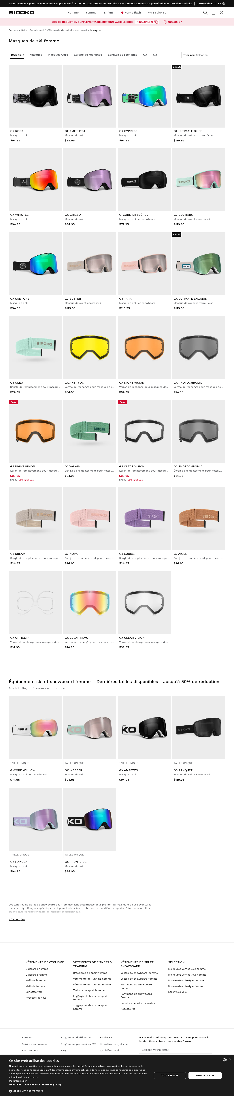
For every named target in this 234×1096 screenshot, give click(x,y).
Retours (27, 1037)
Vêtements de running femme (92, 984)
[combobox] (225, 1060)
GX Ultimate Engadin (190, 298)
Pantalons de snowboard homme (136, 986)
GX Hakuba (18, 862)
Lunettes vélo (34, 991)
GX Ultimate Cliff (188, 131)
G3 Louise (127, 553)
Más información (18, 1080)
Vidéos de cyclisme (116, 1044)
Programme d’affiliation (76, 1037)
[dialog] (117, 1075)
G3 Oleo (16, 382)
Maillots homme (36, 980)
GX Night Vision (131, 382)
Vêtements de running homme (92, 978)
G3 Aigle (180, 553)
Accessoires (128, 1008)
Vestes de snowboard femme (139, 978)
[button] (78, 1084)
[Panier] (213, 13)
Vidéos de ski (112, 1050)
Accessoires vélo (36, 997)
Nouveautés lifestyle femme (185, 986)
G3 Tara (125, 298)
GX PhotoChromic (188, 382)
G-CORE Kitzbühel (133, 215)
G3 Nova (71, 553)
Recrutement (30, 1050)
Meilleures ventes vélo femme (187, 968)
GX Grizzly (73, 215)
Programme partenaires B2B (78, 1044)
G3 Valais (72, 466)
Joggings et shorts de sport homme (90, 1007)
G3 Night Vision (22, 466)
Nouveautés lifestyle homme (186, 980)
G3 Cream (17, 553)
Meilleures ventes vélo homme (187, 974)
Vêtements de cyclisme (45, 962)
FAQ (63, 1050)
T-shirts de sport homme (89, 990)
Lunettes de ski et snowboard (139, 1003)
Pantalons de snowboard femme (136, 995)
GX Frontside (75, 862)
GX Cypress (128, 131)
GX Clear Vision (132, 637)
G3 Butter (73, 298)
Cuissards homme (37, 968)
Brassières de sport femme (90, 972)
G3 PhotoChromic (188, 466)
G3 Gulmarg (183, 215)
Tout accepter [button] (205, 1075)
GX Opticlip (19, 637)
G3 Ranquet (183, 770)
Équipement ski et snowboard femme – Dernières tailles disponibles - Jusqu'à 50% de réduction (114, 681)
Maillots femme (35, 986)
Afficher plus (17, 919)
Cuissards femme (37, 974)
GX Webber (73, 770)
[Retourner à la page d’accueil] (21, 12)
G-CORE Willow (22, 770)
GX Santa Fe (19, 298)
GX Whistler (20, 215)
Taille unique (19, 763)
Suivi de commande (34, 1044)
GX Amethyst (75, 131)
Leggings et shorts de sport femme (90, 998)
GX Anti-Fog (74, 382)
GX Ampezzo (128, 770)
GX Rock (16, 131)
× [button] (230, 1059)
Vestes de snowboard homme (139, 972)
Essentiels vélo (177, 991)
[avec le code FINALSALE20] (156, 22)
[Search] (205, 12)
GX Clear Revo (76, 637)
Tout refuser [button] (169, 1075)
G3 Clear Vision (131, 466)
